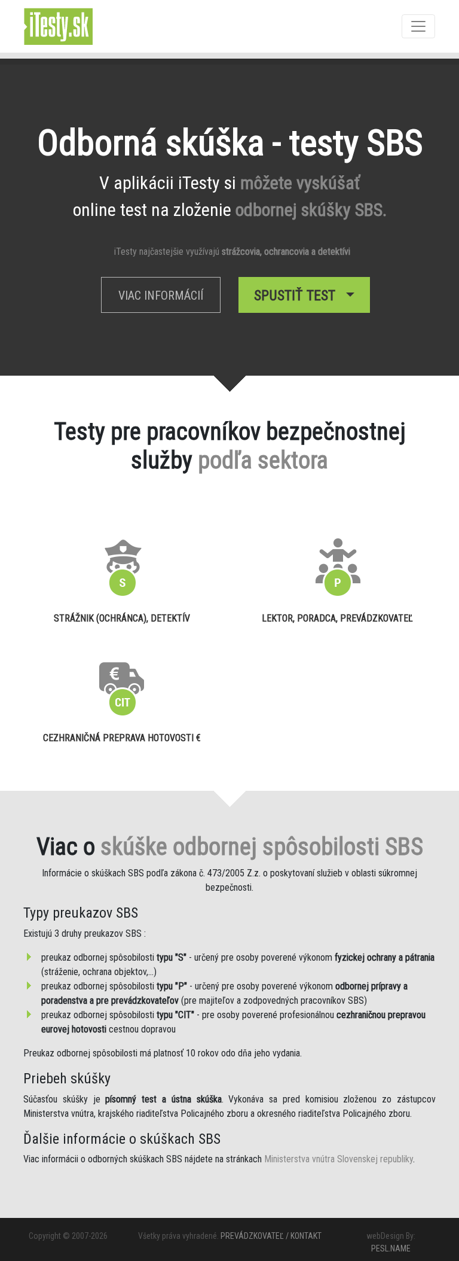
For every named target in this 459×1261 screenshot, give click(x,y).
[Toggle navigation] (418, 26)
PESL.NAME (391, 1248)
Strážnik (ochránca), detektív (122, 618)
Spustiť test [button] (298, 295)
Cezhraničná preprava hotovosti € (122, 738)
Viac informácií (160, 295)
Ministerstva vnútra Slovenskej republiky (338, 1159)
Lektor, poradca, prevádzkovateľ (337, 618)
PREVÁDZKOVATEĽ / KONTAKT (271, 1236)
